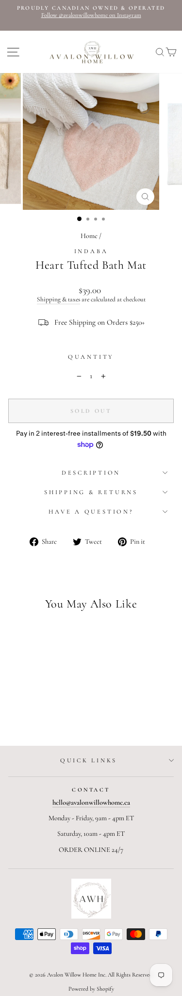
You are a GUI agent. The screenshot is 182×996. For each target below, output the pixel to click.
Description (91, 473)
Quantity (91, 357)
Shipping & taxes (58, 299)
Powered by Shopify (91, 988)
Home (89, 236)
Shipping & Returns (91, 492)
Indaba (91, 251)
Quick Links (88, 760)
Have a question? (91, 512)
